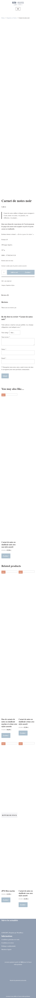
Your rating (5, 332)
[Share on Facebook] (2, 928)
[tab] (5, 295)
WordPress (20, 933)
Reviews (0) (5, 295)
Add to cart (14, 272)
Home (3, 18)
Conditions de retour (7, 943)
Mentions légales (6, 949)
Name (3, 349)
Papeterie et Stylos (12, 18)
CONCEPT (4, 933)
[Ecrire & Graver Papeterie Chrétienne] (18, 3)
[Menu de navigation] (18, 9)
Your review (5, 337)
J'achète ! (28, 272)
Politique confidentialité (8, 946)
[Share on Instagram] (2, 924)
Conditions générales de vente (10, 939)
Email (3, 358)
